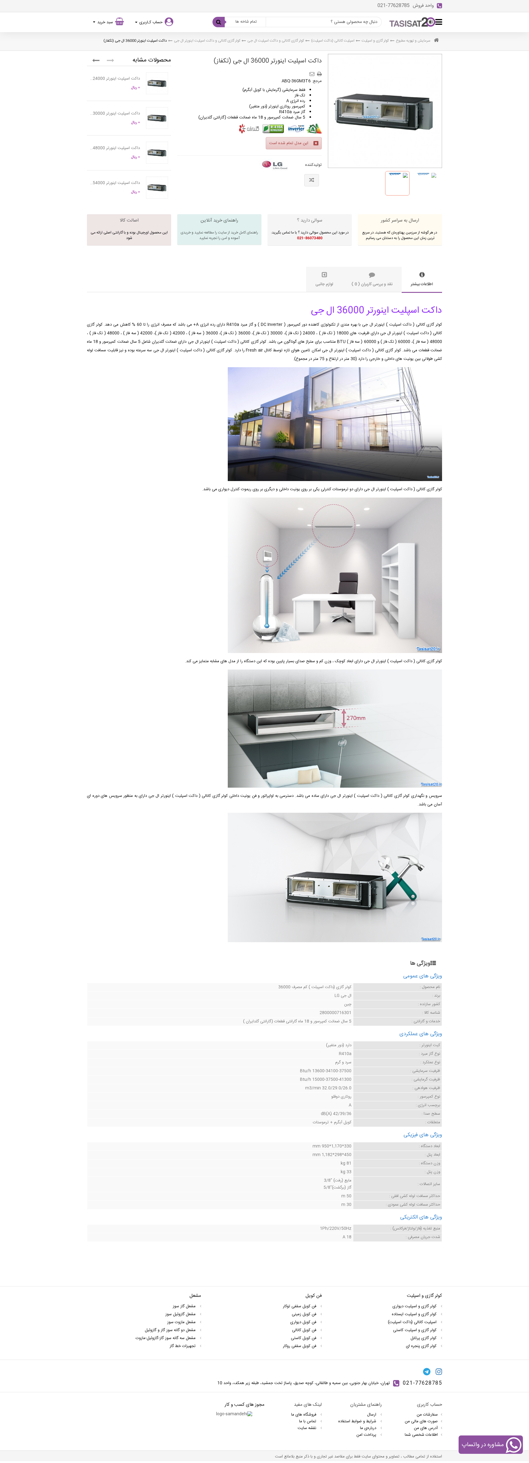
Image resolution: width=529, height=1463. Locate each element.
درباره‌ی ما (368, 1428)
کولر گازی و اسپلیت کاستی (415, 1330)
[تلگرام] (426, 1371)
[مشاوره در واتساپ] (513, 1446)
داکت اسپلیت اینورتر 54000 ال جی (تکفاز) (115, 183)
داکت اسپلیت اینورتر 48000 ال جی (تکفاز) (115, 148)
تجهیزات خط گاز (183, 1346)
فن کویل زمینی (304, 1314)
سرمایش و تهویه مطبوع (413, 41)
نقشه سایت (307, 1428)
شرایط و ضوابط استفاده (357, 1421)
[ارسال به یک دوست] (312, 71)
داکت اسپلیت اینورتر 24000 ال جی (115, 78)
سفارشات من (427, 1414)
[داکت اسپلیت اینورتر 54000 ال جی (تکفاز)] (157, 188)
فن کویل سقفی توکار (300, 1306)
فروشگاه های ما (304, 1414)
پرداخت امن (366, 1434)
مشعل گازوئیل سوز (181, 1314)
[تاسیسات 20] (412, 22)
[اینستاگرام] (439, 1371)
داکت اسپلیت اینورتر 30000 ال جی (115, 113)
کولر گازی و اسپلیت (375, 41)
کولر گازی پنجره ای (422, 1346)
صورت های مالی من (421, 1421)
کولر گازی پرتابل (424, 1338)
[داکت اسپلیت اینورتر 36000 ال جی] (397, 183)
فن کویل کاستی (304, 1338)
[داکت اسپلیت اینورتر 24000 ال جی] (157, 83)
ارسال (372, 1414)
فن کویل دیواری (303, 1322)
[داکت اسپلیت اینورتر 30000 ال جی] (157, 118)
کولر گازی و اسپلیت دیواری (415, 1306)
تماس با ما (308, 1421)
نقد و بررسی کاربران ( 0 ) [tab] (371, 284)
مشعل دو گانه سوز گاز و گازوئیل (171, 1330)
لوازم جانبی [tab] (324, 284)
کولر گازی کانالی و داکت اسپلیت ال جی (275, 41)
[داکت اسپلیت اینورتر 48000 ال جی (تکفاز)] (157, 153)
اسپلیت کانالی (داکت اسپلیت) (333, 41)
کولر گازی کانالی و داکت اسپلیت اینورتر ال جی (207, 41)
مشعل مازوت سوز (182, 1322)
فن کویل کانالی (304, 1330)
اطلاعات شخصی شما (421, 1434)
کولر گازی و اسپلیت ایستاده (415, 1314)
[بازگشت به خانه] (436, 41)
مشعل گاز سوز (185, 1306)
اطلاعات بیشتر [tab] (422, 284)
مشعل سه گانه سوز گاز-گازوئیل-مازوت (166, 1338)
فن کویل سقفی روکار (300, 1346)
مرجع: (317, 81)
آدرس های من (426, 1428)
